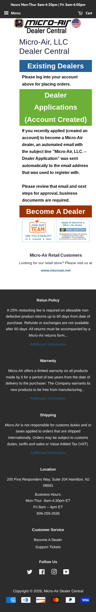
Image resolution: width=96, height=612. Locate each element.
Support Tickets (48, 547)
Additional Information (48, 344)
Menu (15, 13)
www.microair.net (56, 270)
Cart (88, 13)
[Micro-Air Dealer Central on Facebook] (42, 573)
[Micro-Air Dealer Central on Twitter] (30, 573)
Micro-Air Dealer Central (63, 591)
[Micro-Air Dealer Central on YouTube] (66, 573)
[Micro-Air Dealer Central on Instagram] (54, 573)
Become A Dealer (48, 540)
